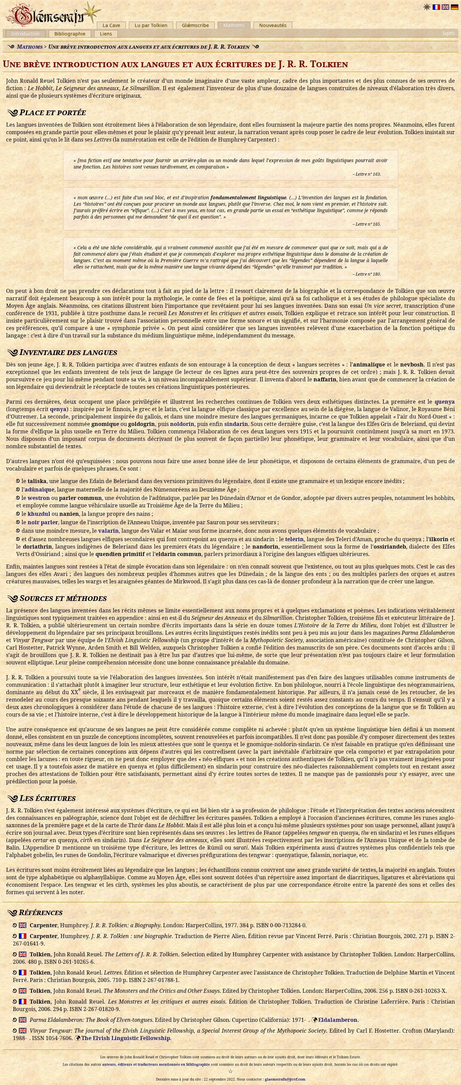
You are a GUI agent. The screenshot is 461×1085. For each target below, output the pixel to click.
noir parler (43, 522)
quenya (445, 401)
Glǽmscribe (195, 25)
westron (39, 498)
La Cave (111, 25)
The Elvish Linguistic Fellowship (125, 1038)
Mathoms (234, 25)
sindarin (236, 424)
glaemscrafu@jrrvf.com (285, 1079)
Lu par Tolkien (151, 25)
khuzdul (39, 514)
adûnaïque (39, 489)
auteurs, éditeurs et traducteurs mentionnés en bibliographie (156, 1064)
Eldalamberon (337, 1020)
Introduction (25, 33)
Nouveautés (273, 25)
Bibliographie (69, 33)
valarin (108, 530)
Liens (106, 33)
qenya (58, 409)
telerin (294, 539)
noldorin (182, 424)
